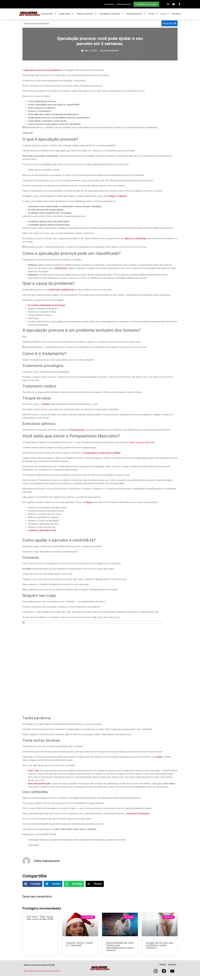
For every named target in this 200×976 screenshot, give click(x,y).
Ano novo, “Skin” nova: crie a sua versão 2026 (40, 917)
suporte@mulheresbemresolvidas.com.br (42, 971)
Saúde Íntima (65, 14)
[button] (32, 884)
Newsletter (176, 14)
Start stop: (33, 770)
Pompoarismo (47, 14)
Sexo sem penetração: (39, 783)
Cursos (151, 14)
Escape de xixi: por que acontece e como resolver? (159, 945)
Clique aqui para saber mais (142, 442)
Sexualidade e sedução (109, 14)
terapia (46, 404)
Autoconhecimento (134, 14)
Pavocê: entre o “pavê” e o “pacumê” (79, 944)
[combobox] (91, 23)
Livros (163, 14)
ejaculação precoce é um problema (42, 70)
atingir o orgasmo (117, 196)
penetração (61, 268)
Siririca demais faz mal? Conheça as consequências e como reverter (119, 946)
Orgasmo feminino (85, 14)
